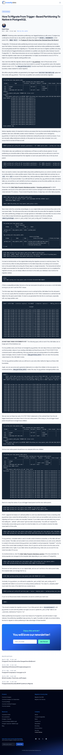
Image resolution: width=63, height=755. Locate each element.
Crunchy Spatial (6, 706)
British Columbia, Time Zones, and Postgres (14, 678)
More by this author (22, 31)
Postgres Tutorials (6, 719)
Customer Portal (6, 714)
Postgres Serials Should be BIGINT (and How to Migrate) (17, 683)
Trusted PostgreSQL (40, 717)
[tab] (4, 25)
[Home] (9, 2)
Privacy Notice (38, 728)
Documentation (6, 717)
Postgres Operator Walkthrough (10, 723)
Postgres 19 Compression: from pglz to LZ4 (14, 672)
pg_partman (36, 62)
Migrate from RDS (39, 697)
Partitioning (6, 11)
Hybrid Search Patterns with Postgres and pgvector (16, 667)
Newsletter (37, 723)
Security (37, 730)
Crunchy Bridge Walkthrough (9, 721)
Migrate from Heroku (40, 699)
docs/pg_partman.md (43, 187)
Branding (37, 726)
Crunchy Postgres (6, 697)
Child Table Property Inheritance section (23, 187)
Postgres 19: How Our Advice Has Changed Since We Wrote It (39, 40)
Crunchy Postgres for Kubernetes (10, 699)
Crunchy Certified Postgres (9, 704)
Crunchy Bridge (6, 701)
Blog (3, 726)
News (36, 719)
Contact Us (38, 721)
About (36, 714)
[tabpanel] (31, 30)
